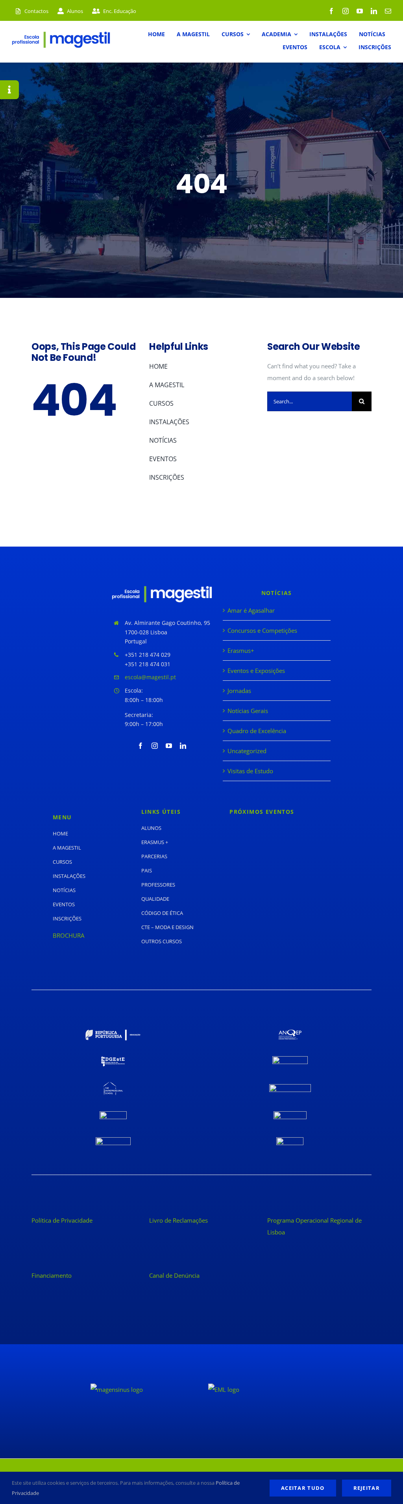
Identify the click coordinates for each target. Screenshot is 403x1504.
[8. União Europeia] (290, 1114)
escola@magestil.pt (150, 677)
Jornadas (239, 691)
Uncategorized (246, 751)
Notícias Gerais (247, 711)
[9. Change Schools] (113, 1140)
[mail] (388, 11)
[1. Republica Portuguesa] (112, 1032)
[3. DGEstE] (113, 1059)
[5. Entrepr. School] (113, 1084)
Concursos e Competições (262, 630)
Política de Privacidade (61, 1220)
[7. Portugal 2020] (113, 1114)
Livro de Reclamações (178, 1220)
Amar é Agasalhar (251, 610)
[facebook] (331, 11)
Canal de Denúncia (174, 1275)
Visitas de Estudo (250, 771)
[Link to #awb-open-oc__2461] (9, 89)
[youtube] (360, 11)
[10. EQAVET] (289, 1140)
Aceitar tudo (303, 1487)
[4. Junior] (290, 1059)
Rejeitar (366, 1487)
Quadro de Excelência (256, 731)
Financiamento (51, 1275)
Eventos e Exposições (256, 670)
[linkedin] (374, 11)
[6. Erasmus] (290, 1087)
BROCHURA (68, 935)
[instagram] (345, 11)
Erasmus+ (240, 650)
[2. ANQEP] (290, 1032)
